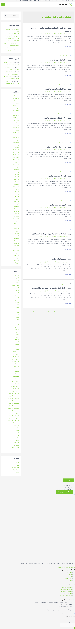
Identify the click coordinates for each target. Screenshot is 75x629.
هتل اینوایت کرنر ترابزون (60, 60)
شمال (17, 332)
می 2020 (17, 196)
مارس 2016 (16, 263)
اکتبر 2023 (16, 135)
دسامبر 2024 (16, 113)
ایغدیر (17, 307)
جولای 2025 (16, 106)
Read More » (68, 46)
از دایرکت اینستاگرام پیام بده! (64, 492)
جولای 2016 (16, 253)
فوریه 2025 (16, 108)
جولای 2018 (16, 221)
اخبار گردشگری (15, 285)
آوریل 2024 (16, 125)
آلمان (17, 280)
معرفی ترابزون (16, 374)
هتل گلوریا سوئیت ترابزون (59, 176)
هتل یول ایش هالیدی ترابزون (57, 147)
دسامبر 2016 (16, 241)
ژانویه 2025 (16, 110)
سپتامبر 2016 (16, 248)
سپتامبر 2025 (16, 101)
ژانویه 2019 (16, 214)
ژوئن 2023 (16, 145)
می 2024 (17, 123)
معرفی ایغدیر (16, 364)
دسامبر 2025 (16, 96)
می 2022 (17, 174)
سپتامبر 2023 (15, 137)
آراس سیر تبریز (62, 4)
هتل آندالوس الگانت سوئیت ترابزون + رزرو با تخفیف (51, 30)
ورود (18, 465)
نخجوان (17, 433)
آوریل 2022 (16, 177)
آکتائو (17, 278)
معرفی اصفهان (15, 361)
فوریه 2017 (16, 238)
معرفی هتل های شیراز (14, 411)
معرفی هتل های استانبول (13, 398)
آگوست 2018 (16, 219)
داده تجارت (43, 610)
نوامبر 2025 (16, 98)
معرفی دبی (16, 379)
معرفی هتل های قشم (14, 413)
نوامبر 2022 (16, 162)
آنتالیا (17, 283)
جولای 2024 (16, 118)
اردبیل (17, 290)
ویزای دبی (16, 445)
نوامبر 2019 (16, 211)
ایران (18, 305)
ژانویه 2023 (16, 157)
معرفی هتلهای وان (15, 423)
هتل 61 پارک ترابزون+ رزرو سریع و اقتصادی (51, 288)
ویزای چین (16, 443)
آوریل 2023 (16, 150)
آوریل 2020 (16, 199)
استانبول (17, 300)
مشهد (17, 349)
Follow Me (72, 618)
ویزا (18, 438)
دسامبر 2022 (16, 160)
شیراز (17, 337)
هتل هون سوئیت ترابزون (59, 205)
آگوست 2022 (16, 167)
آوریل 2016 (16, 260)
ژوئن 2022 (16, 172)
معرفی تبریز (16, 371)
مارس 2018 (16, 224)
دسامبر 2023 (16, 130)
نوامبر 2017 (16, 228)
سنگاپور (17, 330)
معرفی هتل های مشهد (14, 418)
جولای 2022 (16, 169)
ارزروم (17, 293)
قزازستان (17, 339)
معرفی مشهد (16, 389)
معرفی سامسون (15, 381)
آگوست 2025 (16, 103)
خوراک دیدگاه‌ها (15, 470)
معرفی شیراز (16, 384)
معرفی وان (16, 425)
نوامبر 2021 (16, 189)
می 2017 (17, 233)
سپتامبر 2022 (16, 165)
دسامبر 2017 (16, 226)
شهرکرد (17, 334)
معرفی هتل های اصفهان (13, 401)
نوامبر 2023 (16, 133)
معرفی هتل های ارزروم (14, 396)
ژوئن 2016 (16, 255)
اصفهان (17, 302)
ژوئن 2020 (16, 194)
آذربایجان (17, 275)
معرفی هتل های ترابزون (48, 34)
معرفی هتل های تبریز (14, 406)
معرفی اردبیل (16, 357)
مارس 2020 (16, 201)
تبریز (18, 315)
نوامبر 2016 (16, 243)
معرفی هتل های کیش (14, 416)
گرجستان (17, 344)
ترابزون (58, 34)
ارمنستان (17, 295)
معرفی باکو (16, 369)
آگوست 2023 (16, 140)
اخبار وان (17, 288)
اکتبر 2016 (16, 246)
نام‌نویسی (17, 462)
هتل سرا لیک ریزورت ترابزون (58, 89)
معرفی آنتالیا (16, 354)
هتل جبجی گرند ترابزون (60, 259)
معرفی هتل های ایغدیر (14, 403)
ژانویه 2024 (16, 128)
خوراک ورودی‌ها (15, 467)
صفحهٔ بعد (31, 312)
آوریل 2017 (16, 236)
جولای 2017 (16, 231)
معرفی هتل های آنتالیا (14, 393)
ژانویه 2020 (16, 206)
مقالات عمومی (15, 428)
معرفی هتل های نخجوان (13, 420)
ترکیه (55, 34)
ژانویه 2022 (16, 184)
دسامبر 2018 (16, 216)
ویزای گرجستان (15, 447)
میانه (17, 430)
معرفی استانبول (15, 359)
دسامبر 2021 (16, 187)
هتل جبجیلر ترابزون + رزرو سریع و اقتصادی (51, 234)
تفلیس (17, 322)
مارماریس (16, 347)
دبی (18, 325)
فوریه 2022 (16, 182)
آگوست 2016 (16, 251)
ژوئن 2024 (16, 120)
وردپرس (17, 472)
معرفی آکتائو (16, 352)
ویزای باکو (16, 440)
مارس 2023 (16, 152)
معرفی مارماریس (15, 386)
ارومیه (17, 298)
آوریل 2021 (16, 192)
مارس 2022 (16, 179)
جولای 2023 (16, 142)
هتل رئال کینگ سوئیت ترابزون (57, 118)
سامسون (17, 327)
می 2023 (16, 147)
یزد (18, 450)
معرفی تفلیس (16, 376)
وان (18, 435)
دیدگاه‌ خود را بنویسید (66, 34)
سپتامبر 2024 (16, 115)
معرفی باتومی (16, 366)
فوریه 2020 (16, 204)
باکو (18, 312)
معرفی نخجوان (15, 391)
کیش (17, 342)
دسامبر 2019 (16, 209)
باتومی (17, 310)
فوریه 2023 (16, 155)
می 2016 (17, 258)
